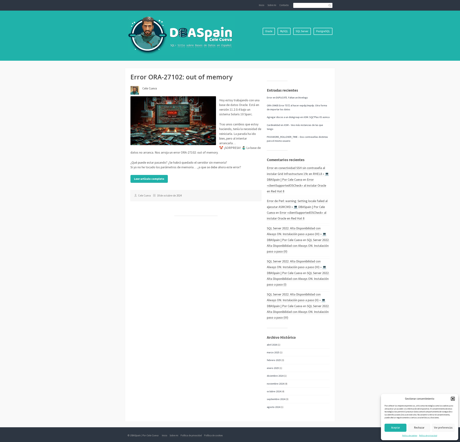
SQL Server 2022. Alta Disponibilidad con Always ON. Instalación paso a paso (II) (298, 246)
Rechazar (419, 427)
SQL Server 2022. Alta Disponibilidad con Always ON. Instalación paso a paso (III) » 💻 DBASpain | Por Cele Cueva (296, 234)
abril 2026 (272, 344)
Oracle (268, 31)
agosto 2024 (273, 407)
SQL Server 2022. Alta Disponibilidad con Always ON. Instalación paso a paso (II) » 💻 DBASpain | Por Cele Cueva (296, 300)
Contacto (284, 5)
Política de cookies (409, 435)
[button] (453, 399)
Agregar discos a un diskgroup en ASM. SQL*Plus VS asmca (298, 117)
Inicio (261, 5)
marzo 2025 (273, 352)
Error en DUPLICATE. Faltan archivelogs (287, 97)
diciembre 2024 (275, 375)
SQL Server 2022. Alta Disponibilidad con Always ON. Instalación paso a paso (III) (298, 312)
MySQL (284, 31)
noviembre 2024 (275, 383)
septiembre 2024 (276, 399)
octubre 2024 (274, 391)
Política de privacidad (428, 435)
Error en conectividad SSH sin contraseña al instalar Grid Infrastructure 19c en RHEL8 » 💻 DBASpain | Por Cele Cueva (298, 174)
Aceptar (395, 427)
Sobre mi (272, 5)
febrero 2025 (274, 360)
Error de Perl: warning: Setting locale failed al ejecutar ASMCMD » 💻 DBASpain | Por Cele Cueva (297, 207)
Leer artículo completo (149, 178)
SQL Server (302, 31)
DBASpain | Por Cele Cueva (144, 435)
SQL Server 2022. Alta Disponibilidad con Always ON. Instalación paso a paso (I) (298, 279)
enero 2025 (273, 368)
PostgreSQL (323, 31)
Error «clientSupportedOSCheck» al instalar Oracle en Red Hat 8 (296, 185)
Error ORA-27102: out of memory (181, 77)
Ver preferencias (443, 427)
